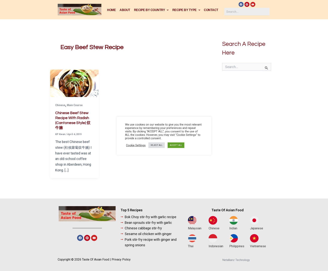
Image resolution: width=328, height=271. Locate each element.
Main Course (75, 105)
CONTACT (211, 10)
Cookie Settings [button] (136, 145)
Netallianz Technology (236, 260)
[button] (151, 10)
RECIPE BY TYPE (184, 10)
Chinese (60, 105)
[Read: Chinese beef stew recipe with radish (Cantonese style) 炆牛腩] (74, 83)
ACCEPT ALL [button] (176, 145)
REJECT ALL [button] (156, 145)
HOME (111, 10)
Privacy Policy (121, 259)
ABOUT (125, 10)
